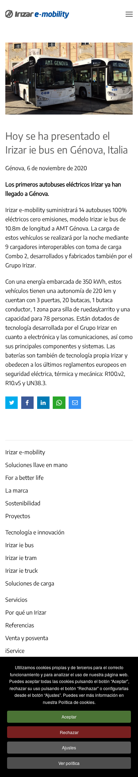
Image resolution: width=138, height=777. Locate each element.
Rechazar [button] (69, 732)
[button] (129, 14)
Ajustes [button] (69, 747)
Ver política (69, 763)
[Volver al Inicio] (37, 14)
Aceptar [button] (69, 717)
